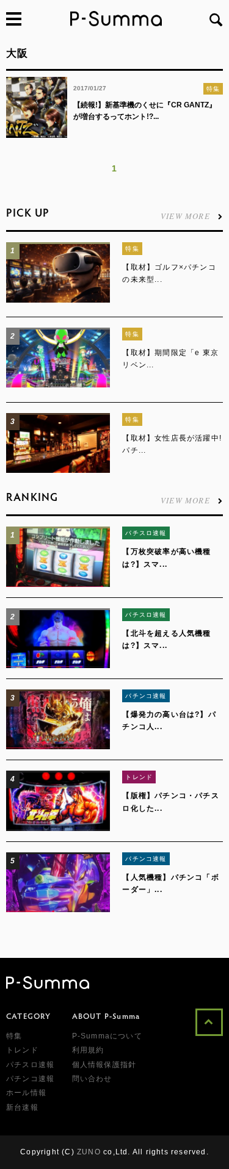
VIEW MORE (185, 215)
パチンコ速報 (145, 695)
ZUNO (89, 1152)
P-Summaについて (107, 1036)
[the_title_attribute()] (58, 300)
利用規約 (88, 1050)
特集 (213, 88)
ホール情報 (26, 1092)
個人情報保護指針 (104, 1064)
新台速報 (22, 1107)
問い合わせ (92, 1078)
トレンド (139, 777)
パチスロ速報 (145, 533)
